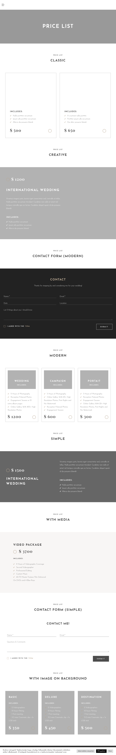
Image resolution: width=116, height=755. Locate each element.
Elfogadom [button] (101, 751)
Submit (104, 327)
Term (27, 326)
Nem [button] (110, 751)
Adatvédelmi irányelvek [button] (86, 751)
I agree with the (18, 326)
